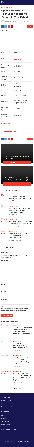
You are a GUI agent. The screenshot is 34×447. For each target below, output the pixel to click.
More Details (5, 123)
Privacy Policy (5, 424)
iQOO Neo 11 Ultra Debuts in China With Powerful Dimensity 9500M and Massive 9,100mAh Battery (22, 330)
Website (4, 299)
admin (9, 21)
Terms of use (5, 421)
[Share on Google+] (9, 26)
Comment (4, 260)
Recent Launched (6, 407)
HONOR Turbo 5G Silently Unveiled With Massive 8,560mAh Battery (20, 197)
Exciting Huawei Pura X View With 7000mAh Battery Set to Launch (20, 222)
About (3, 415)
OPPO (12, 7)
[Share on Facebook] (2, 26)
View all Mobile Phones (16, 388)
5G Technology (5, 404)
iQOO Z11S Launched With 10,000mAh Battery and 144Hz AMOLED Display (22, 346)
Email (3, 292)
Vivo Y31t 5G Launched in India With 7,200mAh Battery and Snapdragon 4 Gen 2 (19, 210)
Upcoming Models (6, 400)
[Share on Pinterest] (12, 26)
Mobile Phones (5, 7)
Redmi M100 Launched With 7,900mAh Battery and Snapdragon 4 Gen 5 (18, 236)
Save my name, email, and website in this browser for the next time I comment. (14, 309)
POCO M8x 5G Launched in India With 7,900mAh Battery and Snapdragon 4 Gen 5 (22, 361)
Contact (3, 418)
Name (3, 284)
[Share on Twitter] (5, 26)
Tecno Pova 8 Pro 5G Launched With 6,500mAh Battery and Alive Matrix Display (22, 377)
